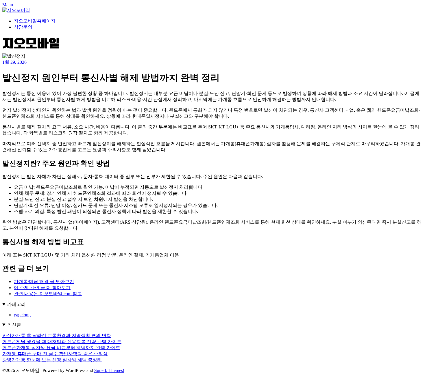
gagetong (22, 314)
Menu (7, 4)
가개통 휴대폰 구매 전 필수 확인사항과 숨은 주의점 (55, 353)
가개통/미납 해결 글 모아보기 (44, 281)
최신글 (14, 324)
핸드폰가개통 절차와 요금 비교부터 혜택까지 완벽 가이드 (61, 347)
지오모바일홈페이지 (35, 20)
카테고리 (16, 304)
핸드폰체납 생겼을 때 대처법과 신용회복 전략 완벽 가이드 (61, 341)
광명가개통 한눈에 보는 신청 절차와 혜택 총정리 (52, 359)
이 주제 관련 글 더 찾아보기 (42, 287)
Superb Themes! (109, 370)
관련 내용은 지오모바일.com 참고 (48, 293)
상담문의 (23, 27)
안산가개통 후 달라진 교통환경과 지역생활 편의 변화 (56, 335)
